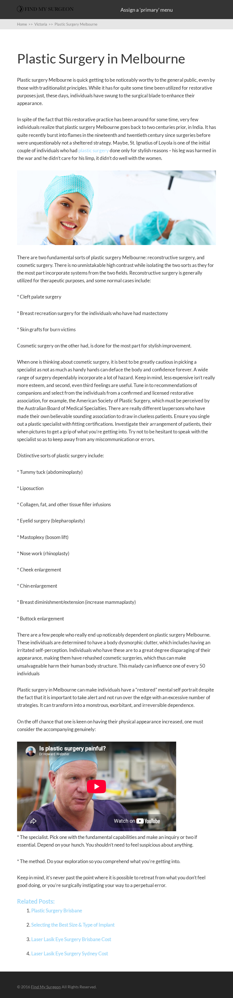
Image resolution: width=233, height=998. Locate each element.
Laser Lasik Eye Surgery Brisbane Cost (71, 939)
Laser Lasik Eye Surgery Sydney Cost (69, 953)
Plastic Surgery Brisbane (56, 910)
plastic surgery (93, 150)
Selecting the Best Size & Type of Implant (73, 925)
